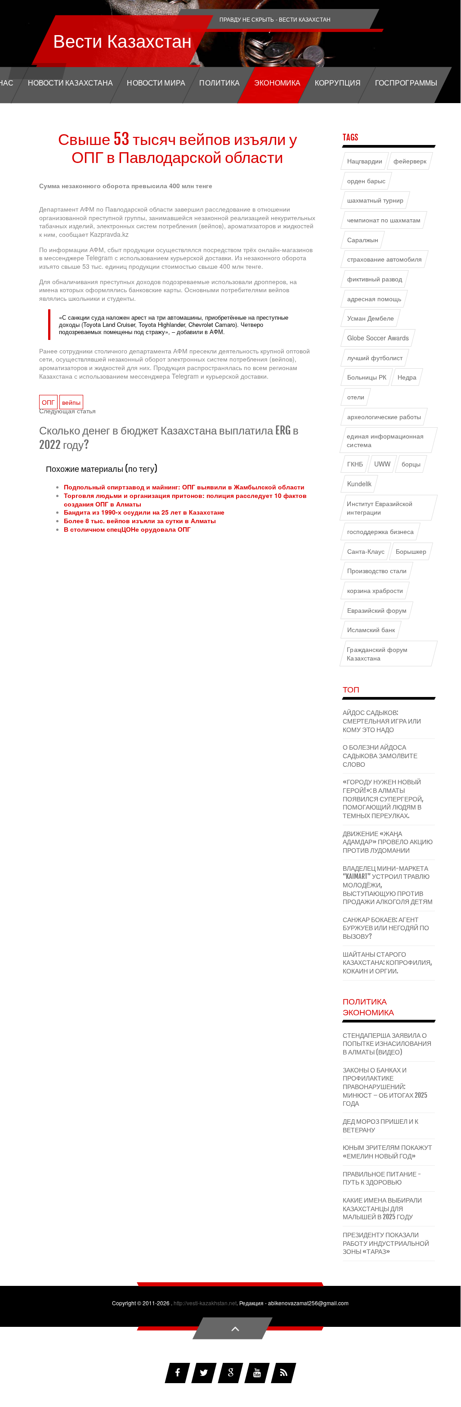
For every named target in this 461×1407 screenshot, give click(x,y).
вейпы (71, 402)
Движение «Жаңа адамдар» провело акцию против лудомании (388, 842)
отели (355, 397)
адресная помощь (374, 298)
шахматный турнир (375, 200)
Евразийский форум (377, 610)
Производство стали (377, 570)
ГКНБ (355, 464)
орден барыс (366, 180)
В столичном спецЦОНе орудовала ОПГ (127, 529)
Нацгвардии (364, 161)
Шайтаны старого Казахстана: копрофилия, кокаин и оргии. (387, 962)
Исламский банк (371, 629)
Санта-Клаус (366, 551)
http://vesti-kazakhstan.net (205, 1303)
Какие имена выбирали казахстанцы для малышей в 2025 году (382, 1208)
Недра (407, 377)
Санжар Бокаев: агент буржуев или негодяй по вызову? (386, 928)
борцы (411, 464)
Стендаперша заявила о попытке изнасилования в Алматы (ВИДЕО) (387, 1043)
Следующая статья (67, 410)
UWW (382, 464)
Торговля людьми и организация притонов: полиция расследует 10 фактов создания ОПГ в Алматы (185, 499)
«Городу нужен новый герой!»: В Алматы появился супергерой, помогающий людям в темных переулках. (383, 798)
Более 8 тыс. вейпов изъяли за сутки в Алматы (140, 520)
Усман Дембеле (370, 318)
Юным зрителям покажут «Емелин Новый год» (387, 1152)
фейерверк (410, 161)
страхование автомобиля (384, 259)
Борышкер (411, 551)
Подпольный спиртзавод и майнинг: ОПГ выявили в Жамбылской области (184, 486)
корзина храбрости (375, 590)
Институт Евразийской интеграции (379, 507)
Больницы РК (367, 377)
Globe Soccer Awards (378, 338)
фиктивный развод (375, 279)
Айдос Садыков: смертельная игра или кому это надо (382, 721)
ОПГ (48, 402)
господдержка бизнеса (380, 531)
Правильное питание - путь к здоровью (382, 1178)
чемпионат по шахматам (384, 220)
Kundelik (359, 484)
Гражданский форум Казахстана (377, 653)
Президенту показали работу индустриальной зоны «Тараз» (386, 1243)
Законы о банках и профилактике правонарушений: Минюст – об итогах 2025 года (385, 1087)
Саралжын (362, 239)
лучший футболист (375, 357)
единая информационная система (385, 440)
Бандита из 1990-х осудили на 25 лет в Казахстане (144, 511)
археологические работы (384, 416)
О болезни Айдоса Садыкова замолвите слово (380, 755)
